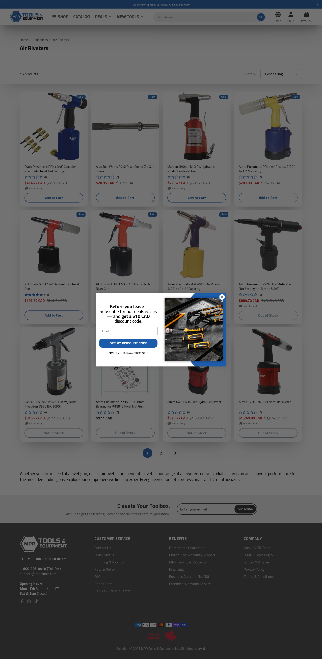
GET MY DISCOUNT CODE (128, 343)
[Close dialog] (222, 297)
